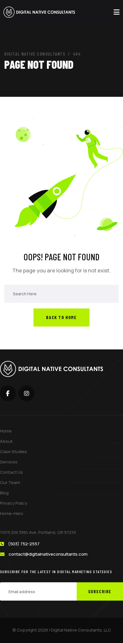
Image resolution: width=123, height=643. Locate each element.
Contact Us (11, 472)
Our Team (10, 482)
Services (8, 462)
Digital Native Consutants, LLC (81, 630)
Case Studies (13, 452)
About (6, 441)
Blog (4, 493)
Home (6, 431)
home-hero (11, 513)
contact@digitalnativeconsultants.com (48, 554)
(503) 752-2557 (23, 544)
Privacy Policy (13, 503)
